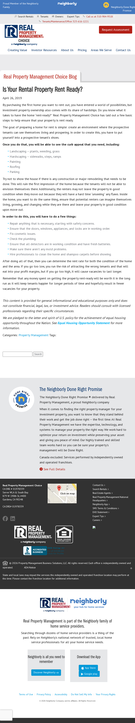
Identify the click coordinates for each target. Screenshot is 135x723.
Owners (59, 16)
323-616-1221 (81, 21)
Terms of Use (26, 694)
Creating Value (17, 50)
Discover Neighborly (44, 672)
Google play (90, 673)
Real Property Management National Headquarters (110, 499)
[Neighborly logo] (67, 3)
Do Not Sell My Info (81, 694)
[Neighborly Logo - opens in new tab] (99, 603)
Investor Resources (44, 50)
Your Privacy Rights (105, 694)
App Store (90, 667)
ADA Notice (30, 567)
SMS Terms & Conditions (105, 508)
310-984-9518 (105, 16)
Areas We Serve (101, 50)
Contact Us (123, 50)
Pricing (82, 50)
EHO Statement (100, 512)
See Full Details (54, 469)
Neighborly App (100, 504)
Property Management (34, 335)
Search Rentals (25, 16)
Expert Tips (73, 16)
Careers (96, 520)
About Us (67, 50)
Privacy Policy (44, 694)
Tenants (44, 16)
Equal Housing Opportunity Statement (83, 323)
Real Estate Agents (102, 493)
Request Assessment (115, 30)
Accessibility (61, 694)
